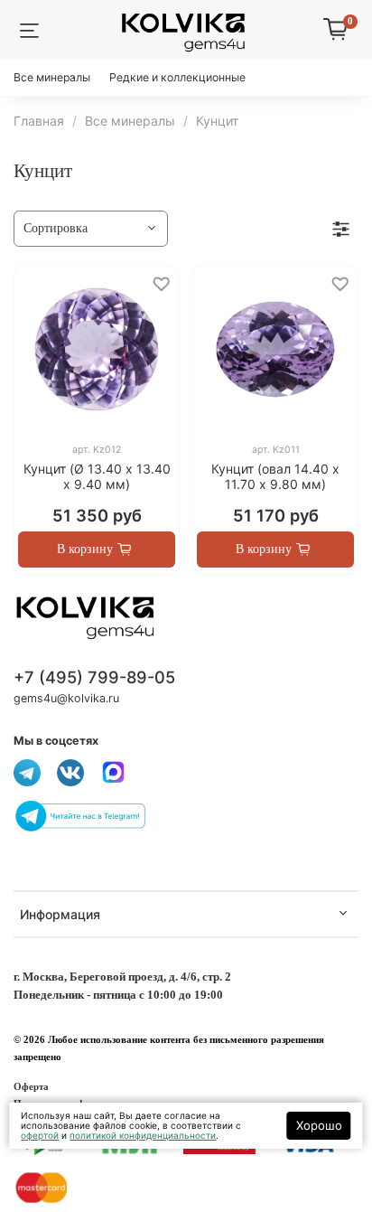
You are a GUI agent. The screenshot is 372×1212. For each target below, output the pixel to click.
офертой (40, 1135)
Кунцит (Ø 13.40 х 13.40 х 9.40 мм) (97, 477)
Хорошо (319, 1125)
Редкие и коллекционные (177, 77)
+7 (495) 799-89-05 (94, 677)
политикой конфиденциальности (143, 1135)
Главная (39, 120)
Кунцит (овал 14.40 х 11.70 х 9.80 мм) (275, 477)
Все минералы (52, 77)
